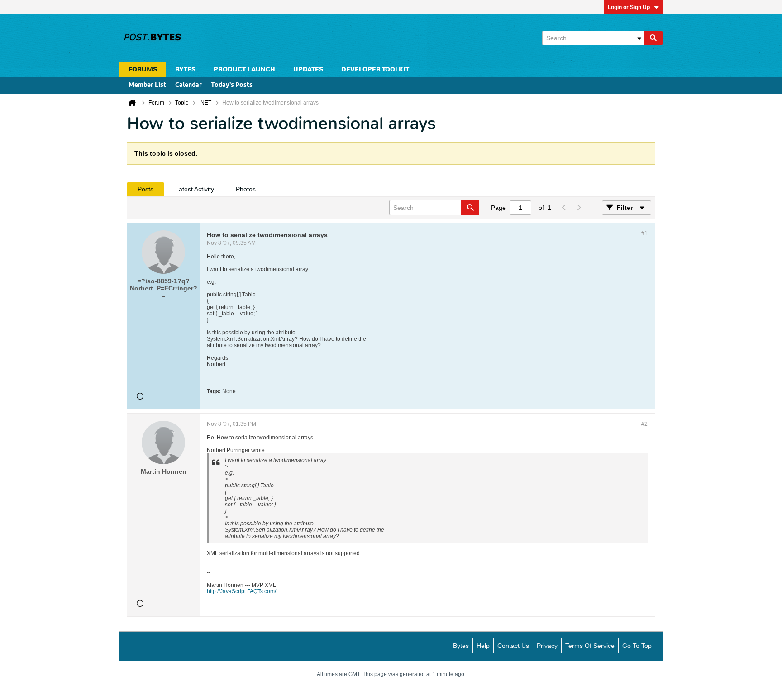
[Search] (653, 38)
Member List (147, 85)
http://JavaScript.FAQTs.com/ (241, 591)
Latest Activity (194, 189)
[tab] (145, 189)
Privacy (547, 645)
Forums (143, 69)
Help (483, 645)
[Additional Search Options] (639, 38)
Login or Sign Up (629, 7)
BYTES (185, 69)
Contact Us (513, 645)
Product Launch (244, 69)
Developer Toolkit (375, 69)
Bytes (461, 645)
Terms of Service (590, 645)
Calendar (188, 85)
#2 (644, 424)
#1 (644, 233)
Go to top (637, 645)
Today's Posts (232, 85)
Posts (145, 189)
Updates (308, 69)
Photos (246, 189)
